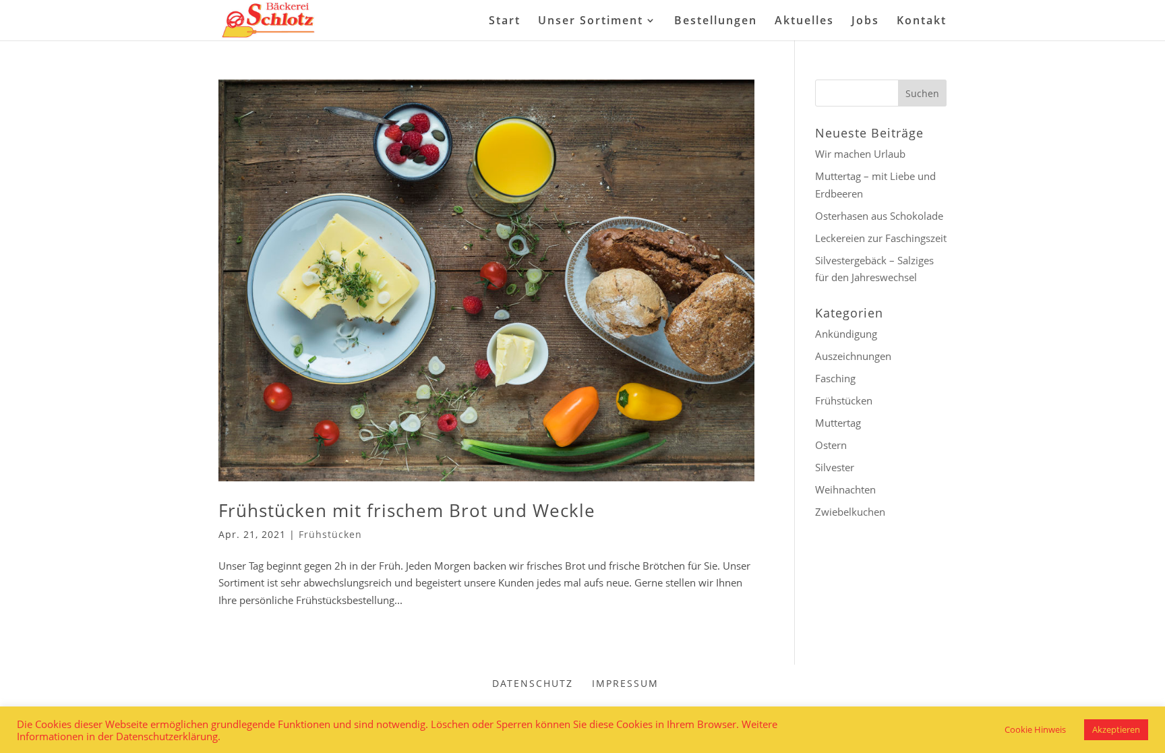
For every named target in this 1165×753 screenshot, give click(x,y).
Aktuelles (804, 22)
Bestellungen (715, 22)
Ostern (831, 445)
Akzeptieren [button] (1116, 729)
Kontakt (922, 22)
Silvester (834, 467)
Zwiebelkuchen (850, 511)
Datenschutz (532, 683)
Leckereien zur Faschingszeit (881, 238)
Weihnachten (845, 489)
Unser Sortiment (590, 22)
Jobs (865, 22)
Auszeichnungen (853, 356)
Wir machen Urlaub (860, 153)
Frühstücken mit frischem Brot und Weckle (406, 510)
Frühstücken (330, 534)
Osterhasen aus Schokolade (879, 215)
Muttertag (838, 422)
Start (504, 22)
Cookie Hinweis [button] (1035, 729)
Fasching (835, 378)
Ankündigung (846, 333)
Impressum (625, 683)
